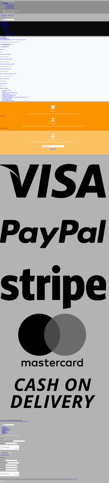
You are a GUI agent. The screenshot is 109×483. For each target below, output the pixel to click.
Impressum (2, 421)
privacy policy (74, 479)
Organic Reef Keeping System (9, 95)
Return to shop (6, 46)
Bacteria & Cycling (7, 90)
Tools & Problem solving (8, 100)
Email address (3, 462)
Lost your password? (4, 455)
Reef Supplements (7, 99)
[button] (4, 17)
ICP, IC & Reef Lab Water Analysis (10, 92)
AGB (7, 421)
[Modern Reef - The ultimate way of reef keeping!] (7, 15)
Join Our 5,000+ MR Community (11, 10)
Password (2, 443)
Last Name (2, 469)
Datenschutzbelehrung (14, 421)
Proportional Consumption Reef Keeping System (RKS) (15, 97)
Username (2, 460)
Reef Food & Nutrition (7, 98)
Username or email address (6, 441)
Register (2, 481)
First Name (3, 467)
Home (1, 37)
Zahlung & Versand (23, 421)
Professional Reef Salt (8, 96)
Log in (10, 452)
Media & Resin (6, 93)
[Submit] (3, 426)
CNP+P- (4, 91)
